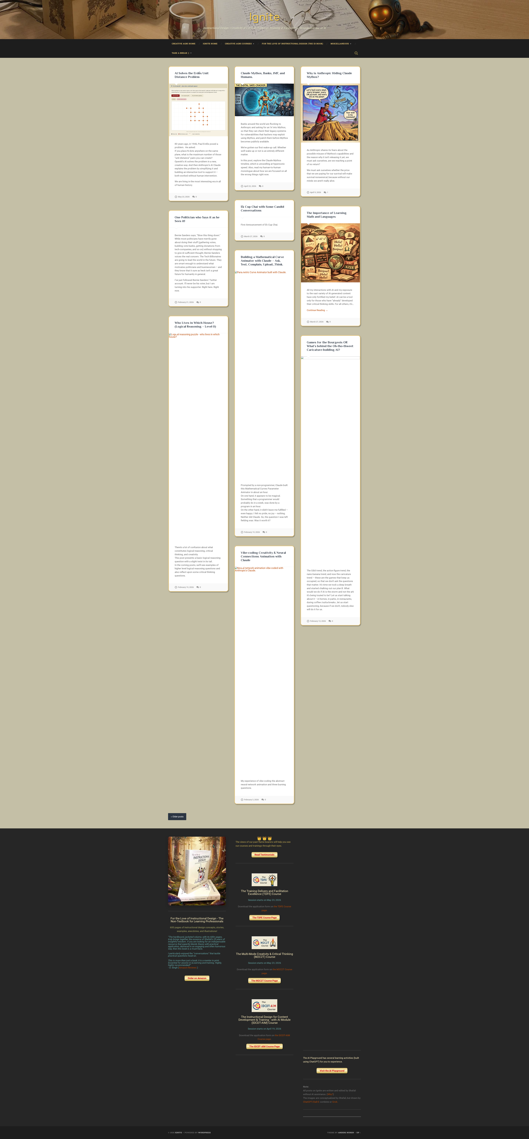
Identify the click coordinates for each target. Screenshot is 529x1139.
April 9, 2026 (315, 192)
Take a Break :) (180, 53)
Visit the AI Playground (332, 1070)
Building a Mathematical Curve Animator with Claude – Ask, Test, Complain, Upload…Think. (262, 260)
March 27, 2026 (250, 236)
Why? (330, 1094)
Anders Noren (346, 1132)
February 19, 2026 (252, 532)
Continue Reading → (317, 310)
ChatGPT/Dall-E (311, 1101)
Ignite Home (210, 43)
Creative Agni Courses (238, 43)
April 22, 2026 (250, 186)
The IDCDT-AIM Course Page (264, 1046)
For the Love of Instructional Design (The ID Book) (292, 43)
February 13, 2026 (318, 621)
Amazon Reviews (188, 967)
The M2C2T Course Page (264, 980)
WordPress (204, 1132)
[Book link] (197, 871)
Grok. (335, 1101)
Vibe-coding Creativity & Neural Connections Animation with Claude (263, 556)
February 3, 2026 (251, 800)
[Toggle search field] (356, 53)
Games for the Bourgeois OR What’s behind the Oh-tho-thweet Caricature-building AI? (330, 346)
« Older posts (177, 816)
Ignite (264, 17)
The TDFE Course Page (264, 917)
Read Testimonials (264, 854)
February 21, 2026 (186, 302)
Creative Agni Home (183, 43)
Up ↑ (359, 1132)
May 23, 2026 (184, 197)
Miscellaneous (340, 43)
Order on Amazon (197, 978)
